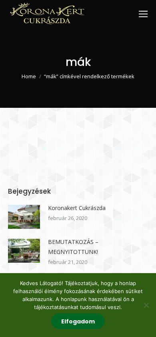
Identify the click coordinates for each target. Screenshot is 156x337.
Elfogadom (78, 321)
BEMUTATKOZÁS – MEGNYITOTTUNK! (73, 247)
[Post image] (24, 217)
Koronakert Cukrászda (77, 208)
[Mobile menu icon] (143, 14)
